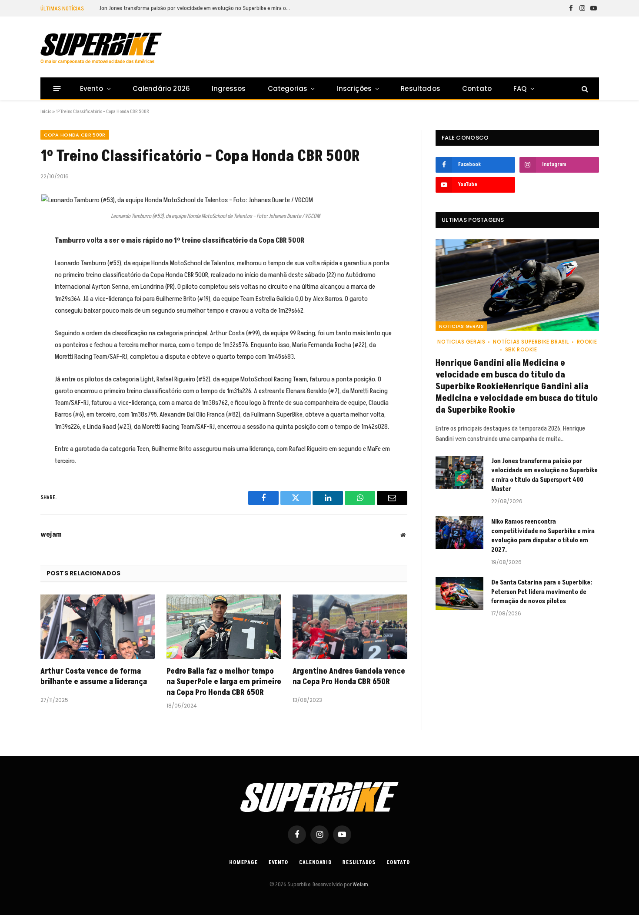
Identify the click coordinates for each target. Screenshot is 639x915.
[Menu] (56, 88)
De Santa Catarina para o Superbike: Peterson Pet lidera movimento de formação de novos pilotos (541, 592)
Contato (477, 88)
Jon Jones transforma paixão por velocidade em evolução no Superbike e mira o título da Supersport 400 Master (197, 8)
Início (45, 111)
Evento (91, 88)
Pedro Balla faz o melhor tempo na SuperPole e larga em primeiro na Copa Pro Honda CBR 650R (223, 682)
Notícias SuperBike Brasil (531, 341)
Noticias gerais (461, 326)
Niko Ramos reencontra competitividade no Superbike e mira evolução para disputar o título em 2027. (543, 535)
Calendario (315, 862)
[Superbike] (101, 48)
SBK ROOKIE (521, 349)
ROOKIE (587, 341)
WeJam (360, 884)
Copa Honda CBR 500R (75, 134)
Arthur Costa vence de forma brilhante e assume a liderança (93, 676)
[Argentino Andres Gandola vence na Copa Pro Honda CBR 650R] (350, 626)
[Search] (584, 88)
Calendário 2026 (161, 88)
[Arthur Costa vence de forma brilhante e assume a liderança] (97, 626)
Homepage (243, 862)
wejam (51, 534)
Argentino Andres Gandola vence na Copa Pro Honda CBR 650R (349, 676)
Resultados (420, 88)
